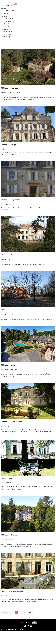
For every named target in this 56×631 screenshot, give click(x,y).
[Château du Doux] (28, 344)
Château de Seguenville (10, 199)
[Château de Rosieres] (28, 67)
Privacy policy (19, 629)
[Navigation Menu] (51, 3)
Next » (30, 612)
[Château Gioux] (28, 458)
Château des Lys (7, 310)
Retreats (7, 29)
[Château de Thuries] (28, 234)
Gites (6, 24)
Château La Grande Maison (12, 591)
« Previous (5, 612)
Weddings (7, 37)
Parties (6, 26)
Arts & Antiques (9, 11)
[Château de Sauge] (28, 124)
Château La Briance (9, 535)
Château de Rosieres (9, 88)
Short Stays (8, 31)
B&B (6, 13)
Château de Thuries (9, 254)
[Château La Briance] (28, 514)
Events (7, 16)
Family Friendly (9, 21)
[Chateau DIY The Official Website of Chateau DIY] (10, 3)
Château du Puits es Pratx (11, 421)
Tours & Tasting (9, 34)
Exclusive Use (8, 18)
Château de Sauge (8, 144)
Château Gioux (7, 478)
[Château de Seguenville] (28, 179)
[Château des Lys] (28, 289)
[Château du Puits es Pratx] (28, 401)
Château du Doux (8, 365)
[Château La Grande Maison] (28, 571)
